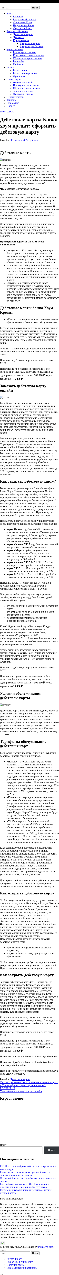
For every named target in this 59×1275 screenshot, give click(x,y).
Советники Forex (22, 22)
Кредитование (21, 40)
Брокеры (18, 16)
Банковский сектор (17, 31)
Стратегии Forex (22, 28)
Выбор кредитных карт (20, 1261)
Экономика (13, 103)
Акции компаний (23, 82)
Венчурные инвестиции (26, 85)
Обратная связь (15, 1264)
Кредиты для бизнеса (31, 46)
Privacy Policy (14, 1258)
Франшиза (19, 76)
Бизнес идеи (20, 70)
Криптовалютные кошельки (28, 55)
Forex (10, 13)
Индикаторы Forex (23, 25)
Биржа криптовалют (24, 52)
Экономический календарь (22, 1267)
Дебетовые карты (23, 34)
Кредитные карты (30, 43)
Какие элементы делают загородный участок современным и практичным (25, 1173)
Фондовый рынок (23, 94)
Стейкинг (18, 64)
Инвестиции (14, 79)
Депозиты (18, 37)
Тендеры (11, 100)
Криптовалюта (15, 49)
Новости (11, 105)
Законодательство (23, 91)
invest (35, 140)
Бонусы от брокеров (24, 19)
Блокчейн (18, 61)
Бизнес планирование (25, 73)
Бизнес (10, 67)
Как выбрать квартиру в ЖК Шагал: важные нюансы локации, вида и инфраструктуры (25, 1185)
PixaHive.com (45, 1246)
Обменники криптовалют (27, 58)
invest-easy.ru (7, 4)
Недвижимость (15, 97)
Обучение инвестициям (26, 88)
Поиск (3, 1145)
